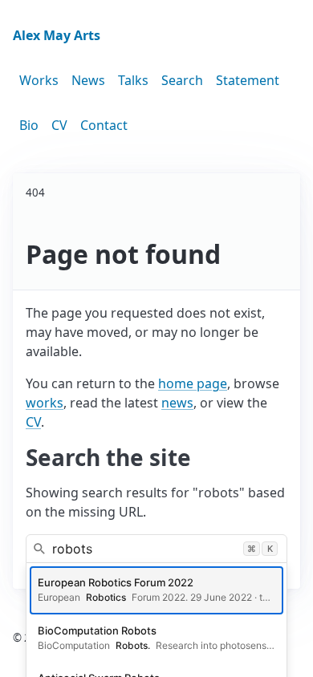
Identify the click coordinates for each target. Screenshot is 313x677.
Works (39, 80)
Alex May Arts (56, 35)
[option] (156, 590)
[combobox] (156, 548)
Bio (29, 125)
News (88, 80)
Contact (104, 125)
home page (192, 383)
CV (59, 125)
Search (182, 80)
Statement (247, 80)
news (177, 402)
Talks (133, 80)
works (44, 402)
